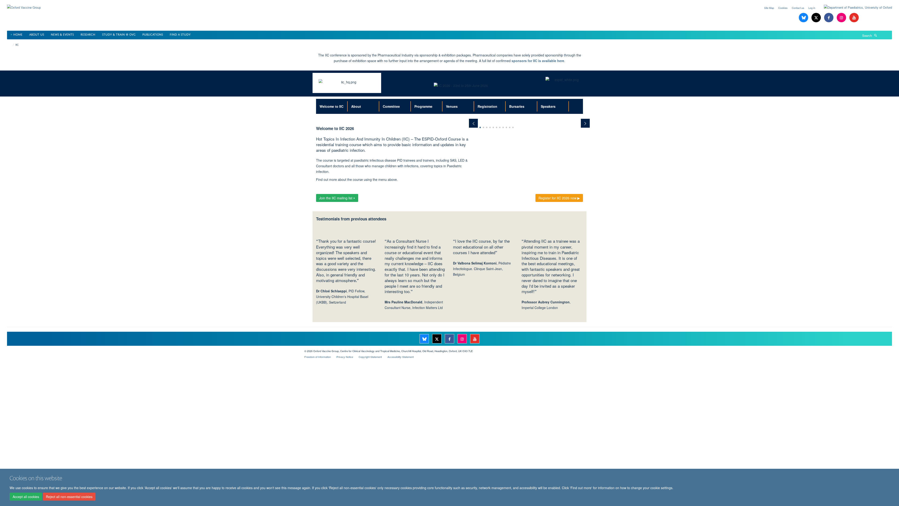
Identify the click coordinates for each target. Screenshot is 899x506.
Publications (152, 34)
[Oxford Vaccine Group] (24, 4)
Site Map (769, 8)
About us (36, 34)
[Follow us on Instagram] (842, 17)
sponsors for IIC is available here (538, 60)
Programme (423, 106)
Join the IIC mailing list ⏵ (337, 198)
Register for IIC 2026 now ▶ (559, 198)
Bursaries (516, 106)
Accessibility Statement (400, 357)
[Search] (875, 35)
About (356, 106)
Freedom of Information (317, 357)
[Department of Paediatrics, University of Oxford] (854, 7)
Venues (452, 106)
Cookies (783, 8)
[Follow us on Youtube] (854, 17)
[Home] (11, 44)
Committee (391, 106)
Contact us (798, 8)
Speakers (548, 106)
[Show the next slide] (587, 121)
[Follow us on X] (816, 17)
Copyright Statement (370, 357)
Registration (487, 106)
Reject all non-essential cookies (69, 497)
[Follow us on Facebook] (829, 17)
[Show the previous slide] (471, 121)
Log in (811, 8)
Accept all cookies (26, 497)
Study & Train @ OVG (119, 34)
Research (88, 34)
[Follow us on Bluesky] (804, 17)
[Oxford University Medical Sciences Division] (152, 349)
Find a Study (180, 34)
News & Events (62, 34)
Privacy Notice (344, 357)
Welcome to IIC (331, 106)
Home (17, 34)
